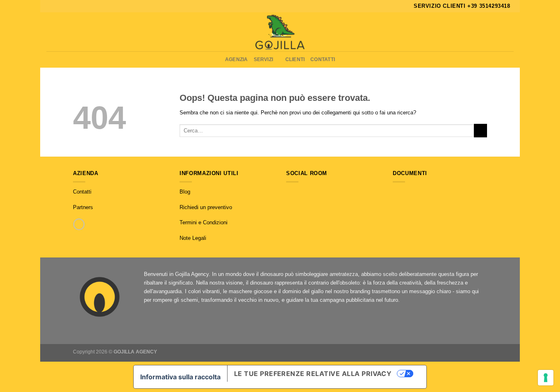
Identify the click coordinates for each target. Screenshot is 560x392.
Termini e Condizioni (204, 222)
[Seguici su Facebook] (290, 192)
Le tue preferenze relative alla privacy (313, 373)
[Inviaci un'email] (306, 192)
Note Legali (193, 238)
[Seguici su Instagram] (298, 192)
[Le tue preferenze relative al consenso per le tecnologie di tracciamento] (545, 377)
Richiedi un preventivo (206, 207)
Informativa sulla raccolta (180, 377)
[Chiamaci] (78, 224)
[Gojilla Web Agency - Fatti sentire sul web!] (280, 31)
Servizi (263, 59)
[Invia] (480, 130)
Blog (185, 192)
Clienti (295, 59)
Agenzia (236, 59)
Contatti (322, 59)
